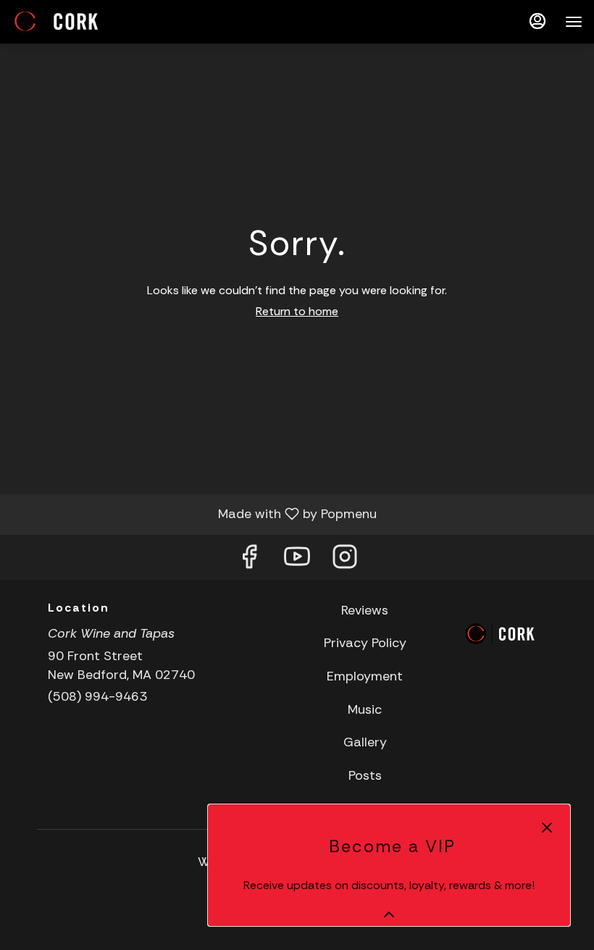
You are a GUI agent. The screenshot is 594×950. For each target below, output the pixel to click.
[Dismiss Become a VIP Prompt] (547, 827)
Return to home (297, 311)
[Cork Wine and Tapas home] (77, 22)
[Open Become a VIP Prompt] (389, 914)
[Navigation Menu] (574, 21)
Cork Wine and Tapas (500, 634)
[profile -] (537, 21)
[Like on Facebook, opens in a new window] (249, 560)
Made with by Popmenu (194, 514)
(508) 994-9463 (97, 696)
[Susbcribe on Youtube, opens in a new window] (297, 560)
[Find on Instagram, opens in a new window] (345, 560)
